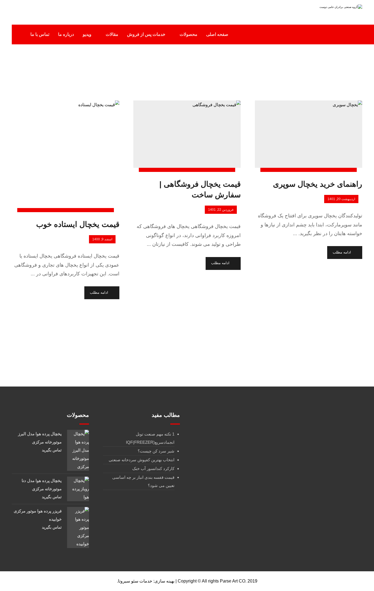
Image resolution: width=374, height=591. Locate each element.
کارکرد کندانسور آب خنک (153, 468)
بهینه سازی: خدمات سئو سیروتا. (145, 581)
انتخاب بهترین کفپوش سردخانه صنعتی (141, 459)
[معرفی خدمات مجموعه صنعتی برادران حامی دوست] (328, 10)
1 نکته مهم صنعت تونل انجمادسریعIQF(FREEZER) (150, 438)
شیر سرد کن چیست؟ (156, 451)
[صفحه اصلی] (224, 70)
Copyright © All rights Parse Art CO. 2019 (217, 581)
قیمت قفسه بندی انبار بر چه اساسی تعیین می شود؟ (143, 481)
